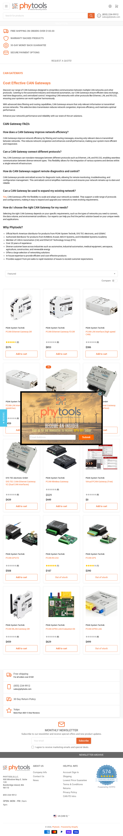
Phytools (56, 827)
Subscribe (84, 740)
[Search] (91, 15)
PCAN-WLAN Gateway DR (18, 629)
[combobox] (49, 15)
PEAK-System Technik (15, 328)
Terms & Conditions (73, 784)
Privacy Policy (70, 792)
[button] (3, 418)
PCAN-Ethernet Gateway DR (19, 331)
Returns (67, 788)
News (36, 780)
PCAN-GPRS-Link (94, 629)
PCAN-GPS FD (12, 558)
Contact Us (38, 776)
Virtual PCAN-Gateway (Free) (99, 481)
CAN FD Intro (69, 796)
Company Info (40, 772)
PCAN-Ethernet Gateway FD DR (60, 331)
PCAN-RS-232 (52, 558)
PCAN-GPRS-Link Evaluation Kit (60, 629)
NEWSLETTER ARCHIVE (61, 755)
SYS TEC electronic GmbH (17, 478)
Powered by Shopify (69, 827)
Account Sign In (71, 772)
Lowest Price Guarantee (75, 780)
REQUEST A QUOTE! (61, 60)
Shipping (67, 776)
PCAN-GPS (91, 558)
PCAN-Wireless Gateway (57, 481)
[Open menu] (6, 6)
